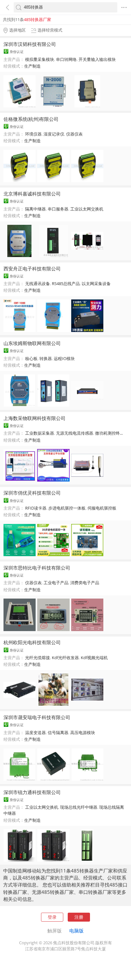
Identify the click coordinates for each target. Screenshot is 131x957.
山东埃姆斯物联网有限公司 (32, 343)
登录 (52, 917)
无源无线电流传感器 (74, 433)
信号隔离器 (58, 732)
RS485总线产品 (66, 283)
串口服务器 (58, 209)
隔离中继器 (35, 209)
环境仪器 (33, 134)
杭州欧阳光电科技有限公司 (32, 642)
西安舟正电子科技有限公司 (32, 268)
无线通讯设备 (37, 283)
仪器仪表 (74, 134)
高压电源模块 (82, 732)
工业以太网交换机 (86, 209)
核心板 (31, 358)
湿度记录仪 (54, 134)
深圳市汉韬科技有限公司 (29, 44)
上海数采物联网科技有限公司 (34, 418)
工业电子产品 (56, 582)
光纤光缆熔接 (37, 657)
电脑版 (76, 930)
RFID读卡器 (35, 508)
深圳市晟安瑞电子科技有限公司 (36, 717)
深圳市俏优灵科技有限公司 (32, 493)
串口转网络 (66, 59)
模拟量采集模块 (39, 59)
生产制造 (32, 66)
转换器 (45, 358)
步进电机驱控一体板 (67, 508)
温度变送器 (35, 732)
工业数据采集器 (39, 433)
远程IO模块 (64, 358)
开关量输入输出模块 (97, 59)
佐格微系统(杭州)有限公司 (31, 119)
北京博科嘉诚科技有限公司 (32, 193)
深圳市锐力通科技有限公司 (32, 792)
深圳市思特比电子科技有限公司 (36, 567)
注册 (78, 917)
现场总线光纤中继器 (78, 807)
